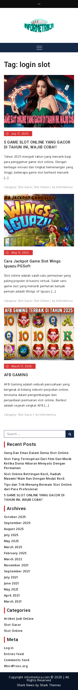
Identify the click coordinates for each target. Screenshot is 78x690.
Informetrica (64, 187)
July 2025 (11, 535)
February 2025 (15, 553)
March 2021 (13, 601)
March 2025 (13, 547)
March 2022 (13, 559)
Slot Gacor (25, 187)
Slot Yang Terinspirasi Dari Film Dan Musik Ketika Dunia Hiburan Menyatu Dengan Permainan (38, 463)
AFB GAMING (16, 375)
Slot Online (41, 187)
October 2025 (15, 517)
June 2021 (11, 583)
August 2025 (14, 529)
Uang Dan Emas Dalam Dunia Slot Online (36, 453)
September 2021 (17, 571)
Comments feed (16, 660)
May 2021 (11, 589)
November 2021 (16, 565)
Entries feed (14, 654)
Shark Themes (50, 685)
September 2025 (17, 523)
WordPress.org (16, 666)
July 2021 (11, 577)
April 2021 (12, 595)
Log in (9, 648)
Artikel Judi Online (19, 619)
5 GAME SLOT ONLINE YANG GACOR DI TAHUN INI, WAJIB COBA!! (37, 144)
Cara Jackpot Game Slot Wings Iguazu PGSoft (32, 263)
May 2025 (11, 541)
